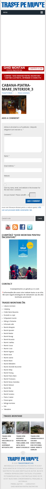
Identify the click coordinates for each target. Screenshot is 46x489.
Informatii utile (9, 324)
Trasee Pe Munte (7, 93)
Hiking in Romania (10, 321)
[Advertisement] (23, 39)
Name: (6, 156)
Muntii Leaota (8, 358)
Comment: (8, 134)
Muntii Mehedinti (9, 364)
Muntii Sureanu (9, 394)
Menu (5, 12)
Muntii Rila (7, 388)
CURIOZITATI (30, 484)
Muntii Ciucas (8, 345)
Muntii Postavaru (9, 379)
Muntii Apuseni (9, 330)
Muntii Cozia (8, 348)
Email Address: (9, 166)
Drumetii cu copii (9, 315)
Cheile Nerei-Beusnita (11, 312)
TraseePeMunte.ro (25, 463)
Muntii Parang (8, 373)
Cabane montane (9, 306)
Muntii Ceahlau (9, 342)
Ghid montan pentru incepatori (24, 486)
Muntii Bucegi (8, 336)
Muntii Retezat (9, 385)
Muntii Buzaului (9, 339)
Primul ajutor (8, 400)
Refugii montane (9, 403)
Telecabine (7, 409)
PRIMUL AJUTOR (16, 484)
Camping (7, 309)
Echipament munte (10, 318)
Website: (7, 176)
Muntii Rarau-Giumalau (11, 382)
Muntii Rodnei (8, 391)
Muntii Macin (8, 361)
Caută (40, 218)
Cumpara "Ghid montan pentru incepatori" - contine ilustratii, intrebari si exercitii (23, 77)
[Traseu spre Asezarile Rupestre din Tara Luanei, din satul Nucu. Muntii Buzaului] (23, 427)
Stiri (5, 406)
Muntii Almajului (9, 327)
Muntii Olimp (8, 370)
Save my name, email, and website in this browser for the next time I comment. (22, 189)
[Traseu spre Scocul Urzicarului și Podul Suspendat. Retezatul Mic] (8, 427)
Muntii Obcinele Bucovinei (12, 367)
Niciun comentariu (24, 93)
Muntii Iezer (8, 355)
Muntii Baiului (8, 333)
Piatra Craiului (8, 397)
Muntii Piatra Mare (10, 376)
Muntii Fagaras (9, 351)
